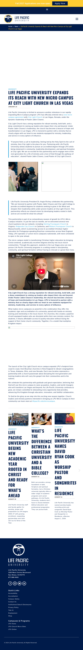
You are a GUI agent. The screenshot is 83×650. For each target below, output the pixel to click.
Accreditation (13, 596)
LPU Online (12, 629)
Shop (10, 616)
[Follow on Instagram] (15, 583)
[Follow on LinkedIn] (24, 583)
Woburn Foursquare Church (60, 226)
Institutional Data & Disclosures (19, 604)
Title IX (10, 610)
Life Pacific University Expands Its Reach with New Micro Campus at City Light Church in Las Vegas (40, 97)
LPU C (17, 626)
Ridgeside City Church (25, 226)
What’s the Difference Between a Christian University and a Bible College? (41, 452)
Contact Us (12, 602)
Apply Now (60, 3)
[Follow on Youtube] (19, 583)
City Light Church (35, 117)
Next (76, 470)
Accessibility (12, 593)
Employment (12, 613)
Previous (7, 470)
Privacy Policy (13, 607)
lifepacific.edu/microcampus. (43, 401)
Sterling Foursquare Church (55, 224)
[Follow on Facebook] (10, 583)
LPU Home (12, 623)
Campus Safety (13, 599)
